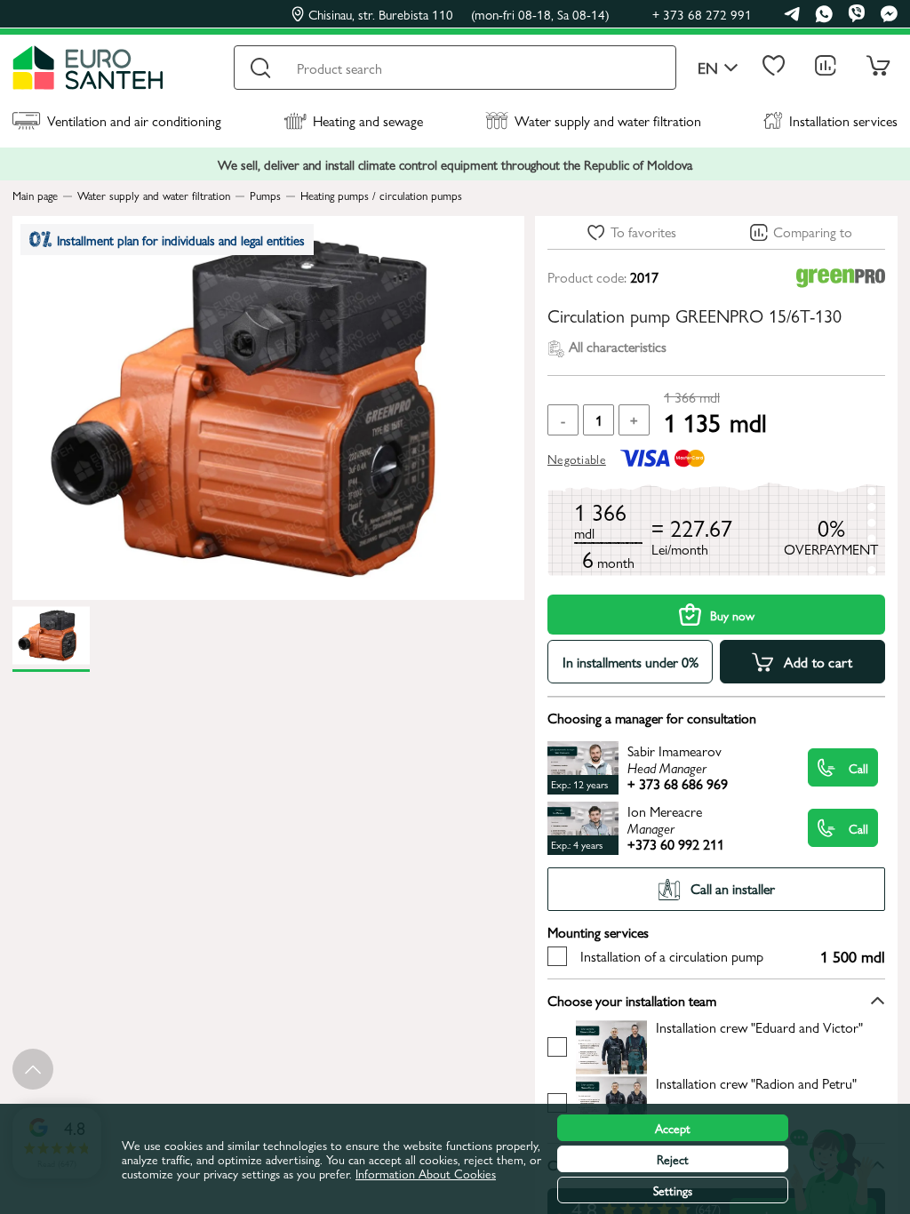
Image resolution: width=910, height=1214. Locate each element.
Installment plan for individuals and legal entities (181, 239)
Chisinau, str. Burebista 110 (459, 14)
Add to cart (818, 661)
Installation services (843, 120)
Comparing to (812, 231)
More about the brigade (719, 1046)
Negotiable (576, 459)
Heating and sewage (368, 120)
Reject (673, 1159)
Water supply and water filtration (608, 120)
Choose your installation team (631, 1000)
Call (858, 768)
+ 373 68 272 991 (702, 13)
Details (671, 767)
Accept (672, 1128)
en (708, 68)
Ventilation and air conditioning (134, 120)
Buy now (732, 615)
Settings (672, 1190)
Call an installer (732, 888)
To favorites (643, 231)
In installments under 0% (630, 661)
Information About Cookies (425, 1173)
